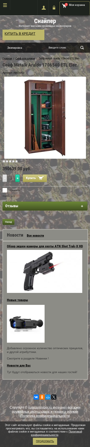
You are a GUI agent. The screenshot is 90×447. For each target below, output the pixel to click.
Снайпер (45, 21)
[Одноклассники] (42, 397)
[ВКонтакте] (36, 397)
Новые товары (17, 300)
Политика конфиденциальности (45, 416)
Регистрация (42, 7)
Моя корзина (75, 5)
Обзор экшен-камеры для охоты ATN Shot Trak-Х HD (45, 246)
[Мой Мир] (47, 397)
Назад (8, 221)
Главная (7, 58)
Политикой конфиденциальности (56, 433)
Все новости (35, 235)
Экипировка (14, 47)
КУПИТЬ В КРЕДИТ (20, 33)
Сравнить (14, 190)
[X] (53, 397)
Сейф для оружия (25, 58)
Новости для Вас (19, 365)
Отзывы (11, 206)
